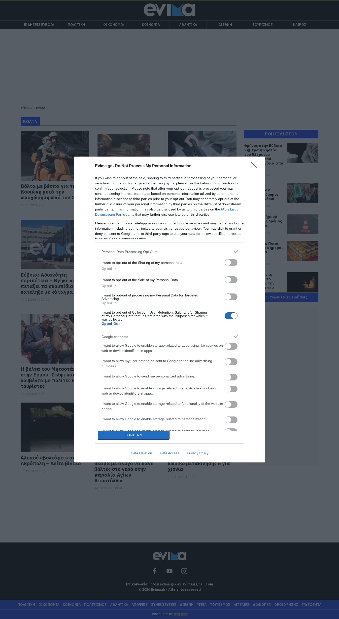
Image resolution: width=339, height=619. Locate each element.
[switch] (231, 262)
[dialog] (169, 309)
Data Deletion (141, 453)
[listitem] (169, 251)
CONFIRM (134, 435)
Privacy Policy (197, 453)
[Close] (255, 166)
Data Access (169, 453)
